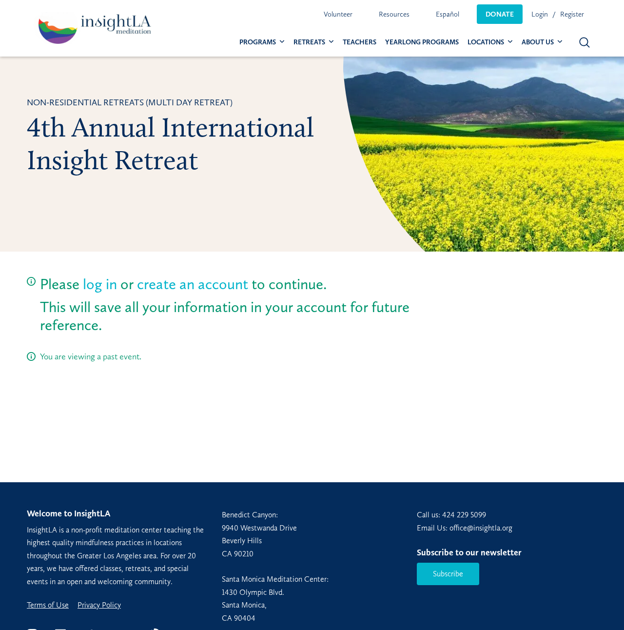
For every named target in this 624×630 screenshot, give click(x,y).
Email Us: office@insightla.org (464, 527)
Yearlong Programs (422, 42)
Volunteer (338, 14)
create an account (192, 284)
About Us (538, 42)
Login (539, 14)
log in (100, 284)
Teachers (359, 42)
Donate (500, 14)
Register (572, 14)
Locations (486, 42)
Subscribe (448, 573)
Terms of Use (48, 605)
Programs (257, 42)
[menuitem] (338, 14)
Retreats (309, 42)
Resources (394, 14)
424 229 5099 (464, 514)
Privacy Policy (99, 605)
